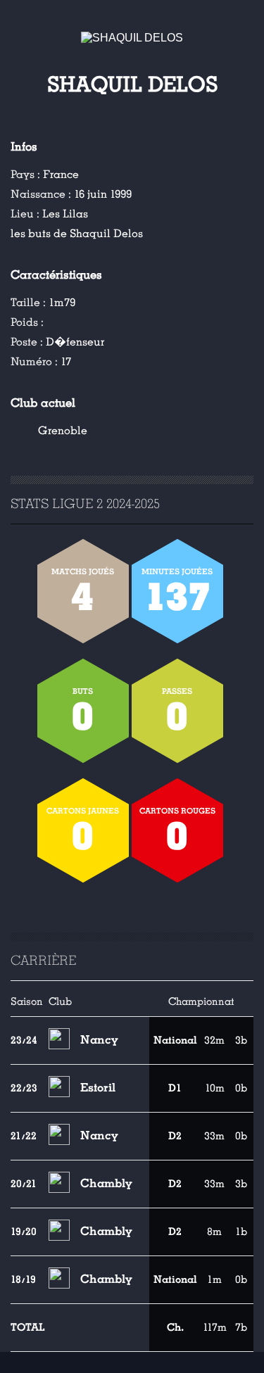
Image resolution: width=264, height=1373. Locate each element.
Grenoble (62, 431)
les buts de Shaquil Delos (77, 234)
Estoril (97, 1087)
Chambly (106, 1183)
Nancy (99, 1039)
